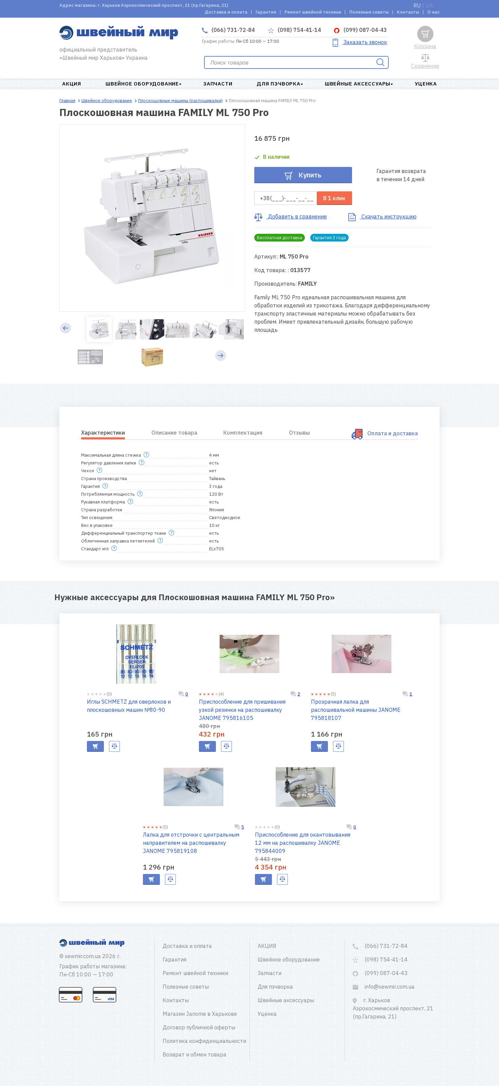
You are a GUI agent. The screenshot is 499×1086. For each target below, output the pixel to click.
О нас (433, 12)
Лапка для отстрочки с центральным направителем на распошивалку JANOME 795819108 (191, 842)
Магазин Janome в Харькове (200, 1013)
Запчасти (217, 83)
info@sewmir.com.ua (388, 986)
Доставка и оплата (226, 12)
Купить (309, 174)
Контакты (408, 12)
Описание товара (174, 432)
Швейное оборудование (142, 83)
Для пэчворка (278, 83)
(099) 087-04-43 (364, 29)
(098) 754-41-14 (298, 29)
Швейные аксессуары (357, 83)
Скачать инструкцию (388, 216)
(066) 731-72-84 (232, 29)
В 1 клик (334, 198)
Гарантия (266, 12)
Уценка (426, 83)
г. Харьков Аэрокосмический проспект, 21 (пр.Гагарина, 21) (393, 1008)
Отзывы (299, 432)
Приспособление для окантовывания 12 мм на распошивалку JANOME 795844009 (302, 842)
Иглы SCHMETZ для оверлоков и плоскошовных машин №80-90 (129, 705)
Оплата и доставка (392, 433)
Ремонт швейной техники (312, 12)
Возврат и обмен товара (194, 1054)
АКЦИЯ (71, 83)
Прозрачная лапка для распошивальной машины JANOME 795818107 (356, 709)
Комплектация (242, 432)
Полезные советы (369, 12)
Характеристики (103, 432)
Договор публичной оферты (199, 1027)
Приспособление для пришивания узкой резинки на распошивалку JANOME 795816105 (242, 709)
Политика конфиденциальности (204, 1040)
